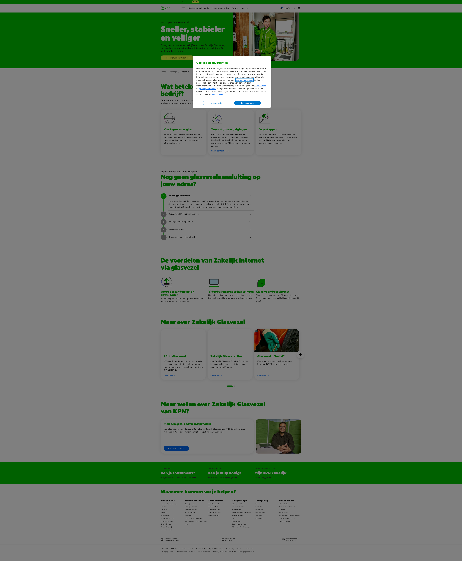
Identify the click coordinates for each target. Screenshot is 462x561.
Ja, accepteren (247, 103)
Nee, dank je (216, 103)
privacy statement (207, 88)
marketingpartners (244, 80)
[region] (232, 82)
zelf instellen (217, 94)
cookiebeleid (260, 86)
